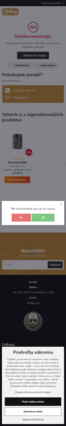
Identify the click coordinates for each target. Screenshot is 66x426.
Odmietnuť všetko (33, 411)
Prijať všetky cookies (33, 401)
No (21, 217)
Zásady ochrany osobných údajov (33, 392)
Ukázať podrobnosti (33, 419)
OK (43, 217)
